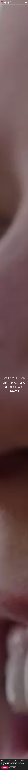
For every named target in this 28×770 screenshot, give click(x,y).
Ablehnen (13, 767)
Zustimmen (5, 767)
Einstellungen (8, 763)
